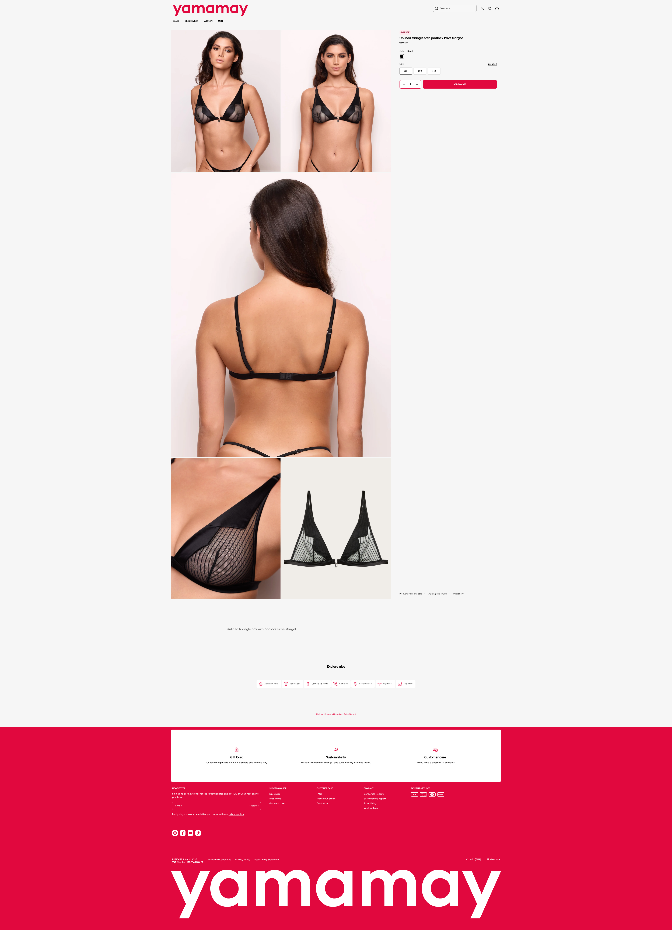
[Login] (482, 8)
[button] (226, 101)
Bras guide (275, 798)
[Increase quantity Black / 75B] (417, 84)
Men (220, 21)
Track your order (326, 798)
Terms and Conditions (219, 859)
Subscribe (254, 806)
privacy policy (236, 814)
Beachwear (191, 21)
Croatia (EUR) (473, 859)
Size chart (492, 64)
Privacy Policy (242, 859)
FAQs (319, 794)
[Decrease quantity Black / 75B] (404, 84)
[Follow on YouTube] (190, 833)
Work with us (371, 808)
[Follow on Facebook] (183, 833)
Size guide (274, 794)
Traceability (458, 594)
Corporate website (374, 794)
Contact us (322, 803)
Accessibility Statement (266, 859)
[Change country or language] (489, 8)
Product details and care (411, 594)
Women (208, 21)
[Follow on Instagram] (175, 833)
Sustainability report (375, 798)
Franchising (370, 803)
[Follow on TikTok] (198, 833)
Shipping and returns (437, 594)
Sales (176, 21)
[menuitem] (455, 8)
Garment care (276, 803)
